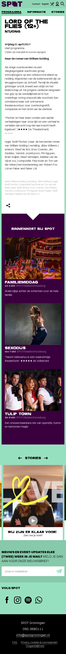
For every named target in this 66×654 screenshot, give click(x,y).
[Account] (57, 5)
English (45, 4)
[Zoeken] (62, 5)
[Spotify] (28, 600)
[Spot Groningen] (12, 4)
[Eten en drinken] (52, 5)
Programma (11, 12)
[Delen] (8, 205)
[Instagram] (17, 600)
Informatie (36, 12)
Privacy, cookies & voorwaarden (39, 642)
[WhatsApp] (38, 600)
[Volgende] (46, 458)
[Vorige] (20, 458)
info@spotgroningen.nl (33, 635)
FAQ (14, 642)
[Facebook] (7, 600)
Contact (36, 4)
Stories (57, 12)
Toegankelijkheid (35, 645)
